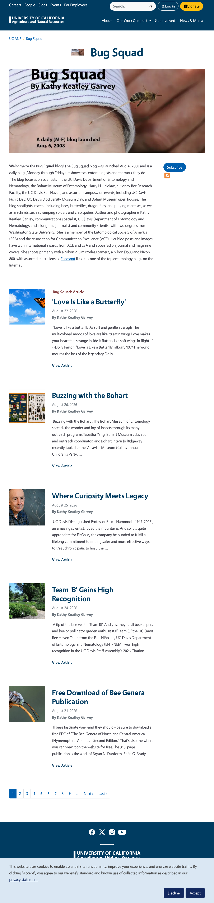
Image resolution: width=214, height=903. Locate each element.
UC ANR (15, 38)
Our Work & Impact (132, 20)
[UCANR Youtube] (122, 833)
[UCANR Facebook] (92, 833)
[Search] (151, 6)
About (107, 20)
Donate (194, 6)
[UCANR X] (102, 833)
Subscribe (174, 167)
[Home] (36, 20)
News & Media (191, 20)
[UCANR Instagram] (112, 833)
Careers (15, 4)
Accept (195, 892)
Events (55, 4)
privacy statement (23, 879)
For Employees (75, 4)
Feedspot (68, 258)
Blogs (42, 4)
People (29, 4)
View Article (62, 365)
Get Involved (165, 20)
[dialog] (107, 880)
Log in (170, 6)
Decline (174, 892)
